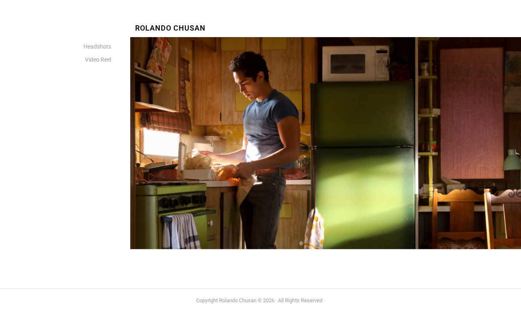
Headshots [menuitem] (97, 46)
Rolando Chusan (170, 28)
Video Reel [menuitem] (98, 59)
